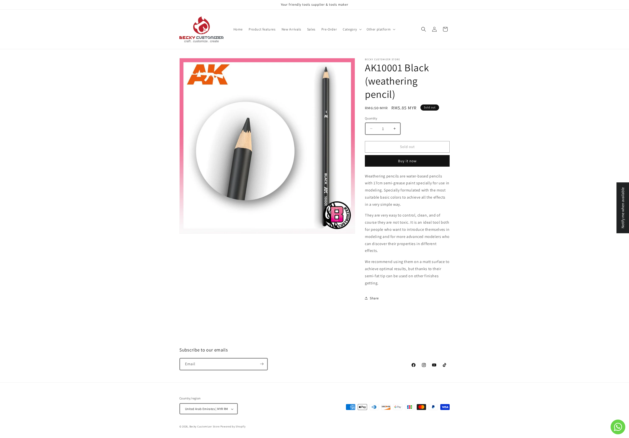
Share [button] (374, 298)
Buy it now (407, 161)
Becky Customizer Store (204, 426)
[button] (352, 29)
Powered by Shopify (233, 426)
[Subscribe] (261, 364)
